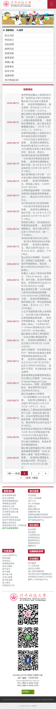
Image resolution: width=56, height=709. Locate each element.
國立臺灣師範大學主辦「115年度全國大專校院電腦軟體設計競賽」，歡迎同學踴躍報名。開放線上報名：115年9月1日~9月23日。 (36, 180)
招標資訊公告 (8, 585)
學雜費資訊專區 (9, 503)
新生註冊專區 (8, 498)
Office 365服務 (35, 498)
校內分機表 (7, 566)
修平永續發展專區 (10, 528)
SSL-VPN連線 (34, 503)
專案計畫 (9, 62)
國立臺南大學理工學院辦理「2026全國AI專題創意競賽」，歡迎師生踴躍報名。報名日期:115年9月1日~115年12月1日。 (36, 340)
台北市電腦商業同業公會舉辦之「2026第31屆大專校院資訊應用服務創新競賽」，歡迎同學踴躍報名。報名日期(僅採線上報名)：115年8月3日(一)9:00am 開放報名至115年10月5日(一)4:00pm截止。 (36, 321)
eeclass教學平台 (9, 555)
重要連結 (8, 490)
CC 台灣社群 (33, 565)
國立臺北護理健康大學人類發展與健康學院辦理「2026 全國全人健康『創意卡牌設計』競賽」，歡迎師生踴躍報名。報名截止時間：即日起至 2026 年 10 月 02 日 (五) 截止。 (36, 457)
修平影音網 (7, 580)
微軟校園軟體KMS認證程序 (40, 517)
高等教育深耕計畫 (10, 511)
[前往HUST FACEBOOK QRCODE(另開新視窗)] (28, 669)
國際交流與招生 (9, 522)
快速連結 (8, 550)
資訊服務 (34, 490)
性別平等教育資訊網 (11, 520)
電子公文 (32, 501)
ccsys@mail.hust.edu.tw (25, 706)
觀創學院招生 (34, 540)
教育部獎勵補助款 (10, 501)
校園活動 (9, 53)
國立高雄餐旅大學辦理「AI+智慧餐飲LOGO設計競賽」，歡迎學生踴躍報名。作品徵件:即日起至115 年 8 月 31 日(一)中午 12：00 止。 (36, 400)
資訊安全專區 (34, 568)
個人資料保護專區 (36, 571)
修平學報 (6, 571)
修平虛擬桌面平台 (36, 520)
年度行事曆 (7, 577)
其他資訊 (34, 558)
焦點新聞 (9, 44)
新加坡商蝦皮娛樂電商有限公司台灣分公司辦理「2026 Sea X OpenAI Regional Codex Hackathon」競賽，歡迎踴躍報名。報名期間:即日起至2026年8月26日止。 (36, 383)
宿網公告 (32, 506)
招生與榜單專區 (9, 495)
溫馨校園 (9, 75)
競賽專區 (9, 66)
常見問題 (32, 495)
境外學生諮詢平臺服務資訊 (40, 574)
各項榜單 (32, 529)
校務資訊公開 (8, 506)
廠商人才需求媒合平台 (38, 579)
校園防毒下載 (34, 511)
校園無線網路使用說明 (38, 514)
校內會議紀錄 (12, 79)
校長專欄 (6, 514)
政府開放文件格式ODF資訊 (40, 576)
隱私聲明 (34, 706)
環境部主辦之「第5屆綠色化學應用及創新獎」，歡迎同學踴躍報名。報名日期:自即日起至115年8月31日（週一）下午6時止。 (36, 228)
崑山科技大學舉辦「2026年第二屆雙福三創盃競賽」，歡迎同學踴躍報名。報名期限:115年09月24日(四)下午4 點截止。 (36, 263)
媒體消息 (9, 48)
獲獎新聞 (9, 57)
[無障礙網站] (28, 692)
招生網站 (32, 532)
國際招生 (32, 546)
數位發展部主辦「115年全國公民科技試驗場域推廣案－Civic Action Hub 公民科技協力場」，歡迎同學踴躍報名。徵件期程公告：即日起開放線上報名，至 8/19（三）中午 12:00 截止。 (36, 298)
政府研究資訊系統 (10, 517)
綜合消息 (9, 35)
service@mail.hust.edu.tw (27, 680)
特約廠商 (32, 563)
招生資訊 (34, 525)
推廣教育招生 (34, 543)
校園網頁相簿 (8, 563)
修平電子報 (7, 574)
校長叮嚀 (9, 71)
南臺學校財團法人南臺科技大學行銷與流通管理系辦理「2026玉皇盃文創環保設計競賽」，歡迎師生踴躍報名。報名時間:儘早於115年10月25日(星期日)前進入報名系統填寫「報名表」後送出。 (36, 142)
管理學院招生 (34, 537)
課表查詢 (6, 560)
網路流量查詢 (34, 509)
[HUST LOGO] (28, 597)
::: (1, 1)
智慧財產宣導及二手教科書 (14, 525)
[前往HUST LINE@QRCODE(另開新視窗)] (28, 646)
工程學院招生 (34, 535)
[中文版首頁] (17, 4)
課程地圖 (6, 558)
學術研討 (9, 39)
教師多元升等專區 (10, 509)
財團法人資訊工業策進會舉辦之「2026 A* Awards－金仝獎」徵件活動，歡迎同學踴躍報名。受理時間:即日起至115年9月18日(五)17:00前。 (36, 279)
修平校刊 (6, 569)
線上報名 (6, 582)
